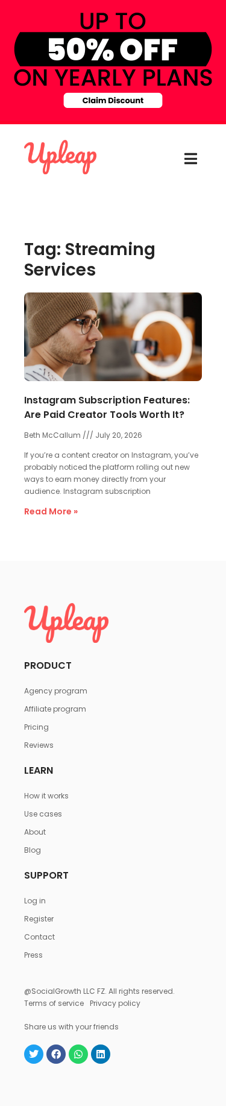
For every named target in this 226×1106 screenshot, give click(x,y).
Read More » (51, 511)
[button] (190, 158)
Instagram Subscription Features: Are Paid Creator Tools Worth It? (107, 407)
